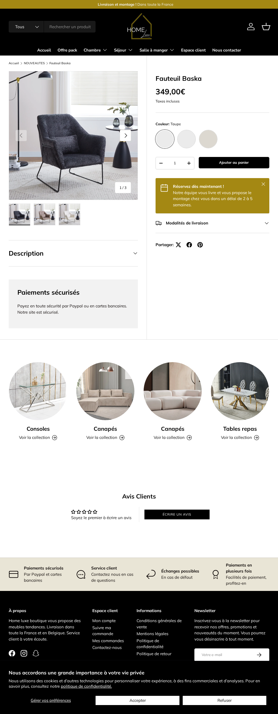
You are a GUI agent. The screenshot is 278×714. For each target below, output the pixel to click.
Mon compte (104, 620)
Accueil (44, 50)
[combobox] (52, 27)
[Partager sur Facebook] (189, 244)
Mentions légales (152, 633)
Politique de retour (154, 653)
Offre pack (67, 50)
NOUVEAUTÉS (34, 63)
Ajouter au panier (234, 162)
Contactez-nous (107, 647)
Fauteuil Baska (60, 63)
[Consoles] (38, 391)
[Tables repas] (240, 391)
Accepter (137, 700)
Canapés (105, 428)
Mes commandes (108, 640)
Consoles (38, 428)
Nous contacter (226, 50)
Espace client (193, 50)
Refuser (224, 700)
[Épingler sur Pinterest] (200, 244)
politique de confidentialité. (86, 686)
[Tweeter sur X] (178, 244)
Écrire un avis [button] (177, 514)
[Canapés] (105, 391)
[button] (266, 27)
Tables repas (240, 428)
